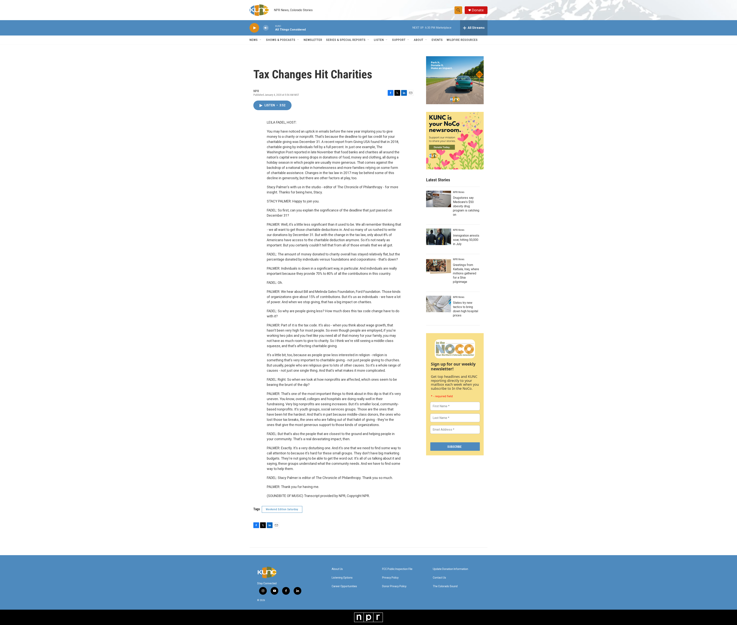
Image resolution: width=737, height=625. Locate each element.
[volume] (266, 28)
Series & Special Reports (346, 39)
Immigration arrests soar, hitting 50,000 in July (466, 240)
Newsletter (313, 39)
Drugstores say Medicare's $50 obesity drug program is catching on (466, 206)
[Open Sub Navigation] (260, 39)
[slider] (272, 28)
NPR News (458, 192)
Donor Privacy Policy (394, 586)
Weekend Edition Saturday (282, 509)
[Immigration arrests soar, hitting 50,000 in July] (438, 237)
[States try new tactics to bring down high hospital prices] (438, 304)
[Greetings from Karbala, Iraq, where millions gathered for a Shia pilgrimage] (438, 266)
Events (437, 39)
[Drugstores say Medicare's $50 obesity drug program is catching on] (438, 199)
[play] (254, 28)
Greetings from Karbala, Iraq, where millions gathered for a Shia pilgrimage (466, 273)
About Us (337, 569)
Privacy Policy (390, 577)
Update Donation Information (450, 569)
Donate (478, 10)
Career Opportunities (344, 586)
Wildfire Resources (462, 39)
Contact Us (439, 577)
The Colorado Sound (445, 586)
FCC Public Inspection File (397, 569)
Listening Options (342, 577)
